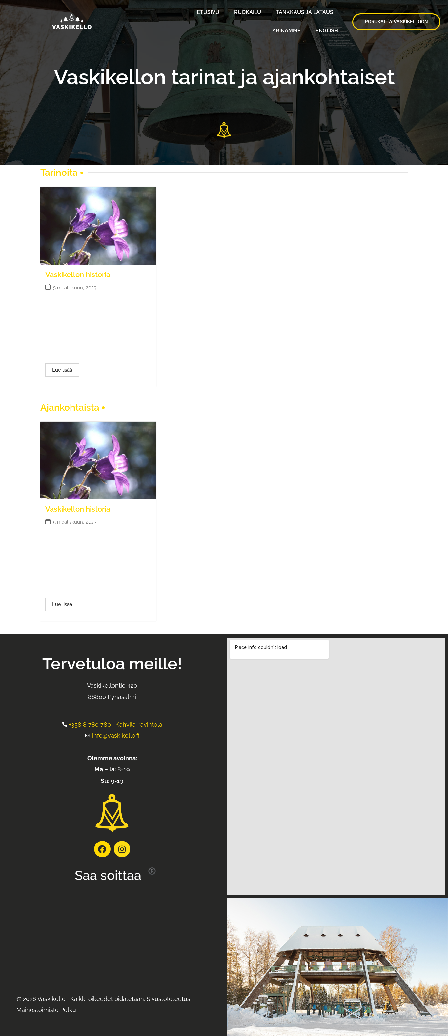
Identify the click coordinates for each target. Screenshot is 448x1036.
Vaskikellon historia (77, 274)
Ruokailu (247, 12)
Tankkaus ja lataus (304, 12)
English (327, 31)
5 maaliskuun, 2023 (74, 287)
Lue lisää (62, 370)
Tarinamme (285, 31)
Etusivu (208, 12)
